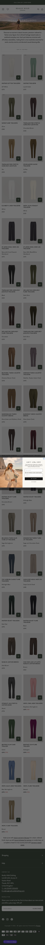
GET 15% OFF (34, 478)
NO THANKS (33, 481)
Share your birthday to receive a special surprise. (33, 472)
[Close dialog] (44, 458)
